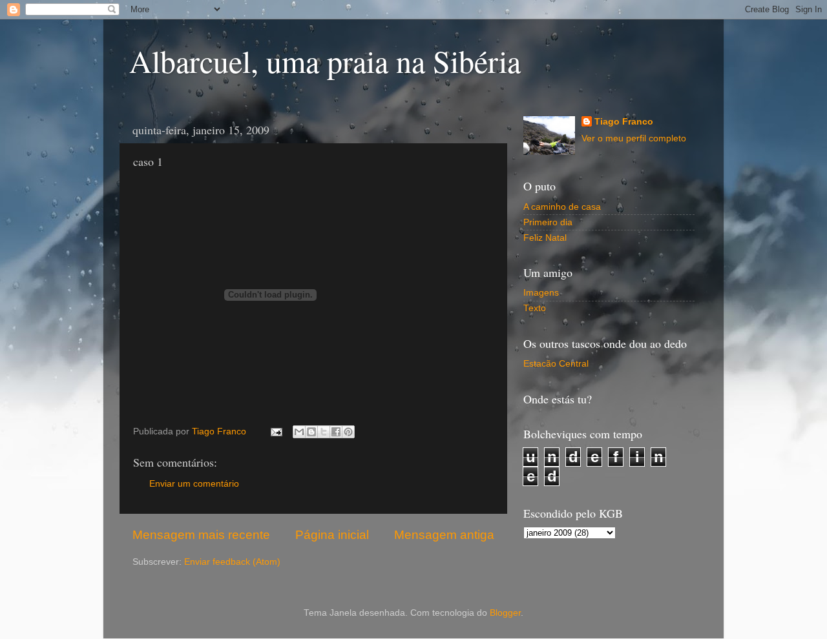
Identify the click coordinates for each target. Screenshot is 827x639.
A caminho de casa (562, 207)
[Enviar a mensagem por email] (299, 431)
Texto (534, 308)
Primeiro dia (547, 222)
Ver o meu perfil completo (633, 138)
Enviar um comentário (194, 484)
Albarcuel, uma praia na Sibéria (325, 60)
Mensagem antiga (444, 535)
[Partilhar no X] (323, 431)
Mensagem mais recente (201, 535)
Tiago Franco (623, 122)
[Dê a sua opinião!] (311, 431)
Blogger (505, 613)
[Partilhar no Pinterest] (348, 431)
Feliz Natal (545, 238)
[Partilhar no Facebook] (336, 431)
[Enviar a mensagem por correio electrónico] (275, 431)
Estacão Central (556, 364)
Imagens (541, 293)
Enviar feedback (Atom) (232, 562)
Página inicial (332, 535)
